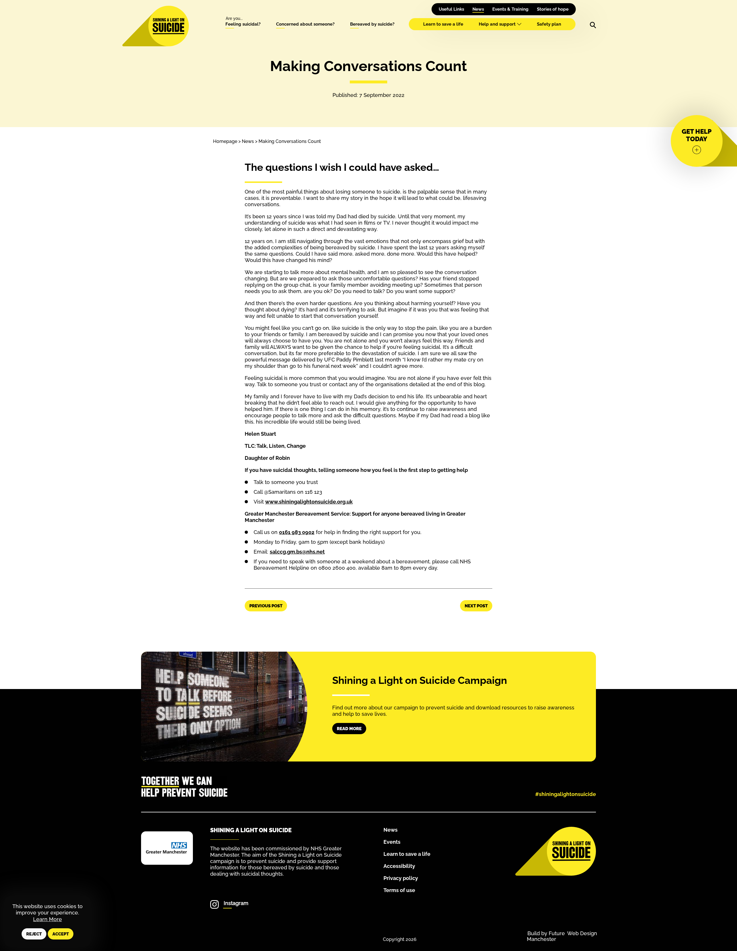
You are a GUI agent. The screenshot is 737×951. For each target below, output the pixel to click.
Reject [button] (34, 934)
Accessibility (399, 866)
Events (391, 842)
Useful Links (451, 9)
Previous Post (265, 606)
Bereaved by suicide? (372, 24)
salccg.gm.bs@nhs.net (297, 552)
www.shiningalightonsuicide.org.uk (309, 502)
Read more (349, 728)
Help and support (497, 24)
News (478, 9)
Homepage (225, 141)
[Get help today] (697, 141)
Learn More (47, 919)
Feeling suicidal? (243, 24)
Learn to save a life (443, 24)
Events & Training (510, 9)
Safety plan (549, 24)
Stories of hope (553, 9)
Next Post (476, 606)
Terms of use (399, 890)
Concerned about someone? (305, 24)
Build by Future (546, 933)
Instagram (236, 903)
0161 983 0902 (296, 532)
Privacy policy (400, 878)
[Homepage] (168, 26)
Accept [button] (60, 934)
